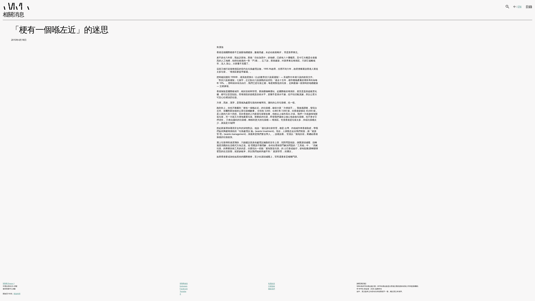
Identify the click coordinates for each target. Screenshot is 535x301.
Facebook (184, 289)
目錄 (529, 7)
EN (519, 6)
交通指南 (271, 286)
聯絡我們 (271, 289)
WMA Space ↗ (8, 283)
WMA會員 (184, 283)
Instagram (183, 286)
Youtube (183, 291)
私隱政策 (271, 283)
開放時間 (17, 293)
